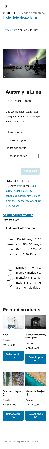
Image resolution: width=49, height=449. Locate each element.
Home (6, 29)
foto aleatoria (22, 17)
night (37, 196)
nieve (30, 196)
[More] (35, 17)
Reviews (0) (11, 219)
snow (38, 201)
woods (15, 206)
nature (21, 196)
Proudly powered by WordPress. (27, 441)
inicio (7, 17)
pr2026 (30, 201)
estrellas (27, 191)
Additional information (18, 214)
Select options (13, 356)
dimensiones (15, 132)
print (14, 29)
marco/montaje (17, 147)
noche (21, 201)
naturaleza (11, 196)
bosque (18, 191)
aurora (9, 191)
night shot (11, 201)
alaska (32, 186)
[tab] (18, 214)
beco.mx (9, 13)
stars (8, 206)
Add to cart (30, 170)
